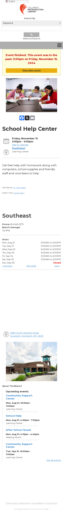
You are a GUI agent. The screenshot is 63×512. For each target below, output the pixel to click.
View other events (31, 70)
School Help (18, 193)
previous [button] (7, 266)
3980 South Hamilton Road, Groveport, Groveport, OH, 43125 (26, 334)
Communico (51, 503)
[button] (59, 45)
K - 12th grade (19, 188)
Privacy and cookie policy (18, 503)
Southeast (18, 148)
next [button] (56, 266)
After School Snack (18, 429)
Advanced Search (31, 39)
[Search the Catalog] (31, 34)
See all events (54, 460)
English (11, 1)
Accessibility (38, 503)
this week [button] (31, 266)
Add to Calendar (20, 145)
